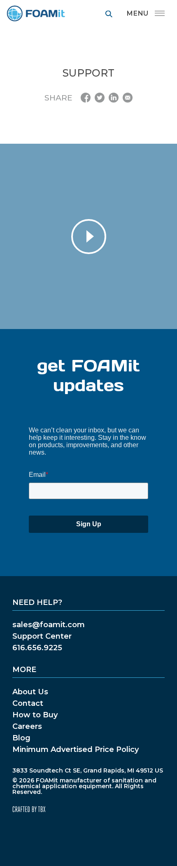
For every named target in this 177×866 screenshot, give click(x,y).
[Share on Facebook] (86, 98)
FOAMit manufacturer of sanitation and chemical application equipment (35, 13)
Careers (27, 726)
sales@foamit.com (48, 624)
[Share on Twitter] (100, 98)
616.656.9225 (37, 647)
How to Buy (35, 714)
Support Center (42, 636)
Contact (27, 703)
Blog (21, 737)
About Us (30, 691)
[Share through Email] (128, 98)
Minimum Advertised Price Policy (75, 749)
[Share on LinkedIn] (114, 98)
